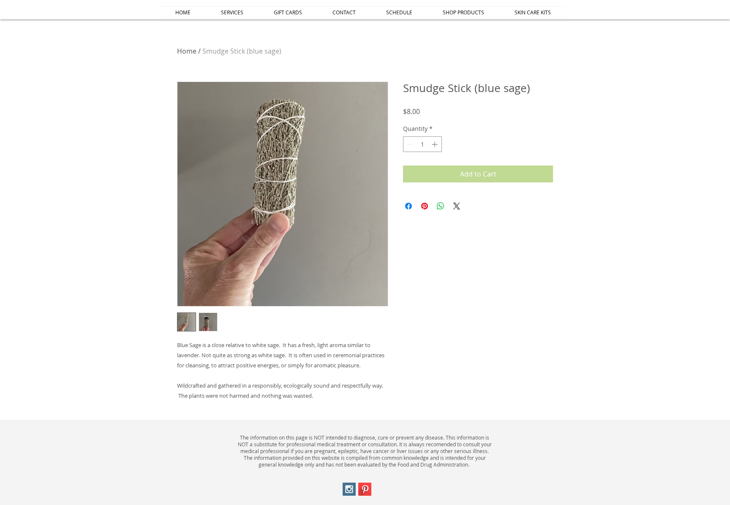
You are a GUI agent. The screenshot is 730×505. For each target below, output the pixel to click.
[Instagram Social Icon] (349, 489)
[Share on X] (457, 206)
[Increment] (435, 144)
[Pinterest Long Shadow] (364, 489)
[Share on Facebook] (408, 206)
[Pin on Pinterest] (424, 206)
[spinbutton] (422, 144)
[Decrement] (409, 144)
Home (186, 51)
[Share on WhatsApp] (441, 206)
